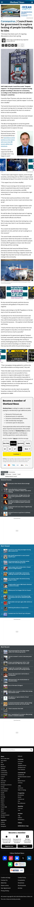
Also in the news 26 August (15, 685)
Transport (3, 813)
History (3, 795)
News (2, 756)
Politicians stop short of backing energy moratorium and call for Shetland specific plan (19, 597)
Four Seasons (21, 769)
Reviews (3, 824)
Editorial (20, 756)
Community (4, 770)
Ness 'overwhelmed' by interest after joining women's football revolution (20, 715)
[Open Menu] (2, 2)
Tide (19, 810)
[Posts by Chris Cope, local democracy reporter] (4, 40)
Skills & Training (22, 790)
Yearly (28, 443)
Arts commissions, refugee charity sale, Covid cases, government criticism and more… (19, 496)
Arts (2, 762)
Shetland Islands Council (11, 476)
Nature (2, 801)
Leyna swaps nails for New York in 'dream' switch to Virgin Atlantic (19, 567)
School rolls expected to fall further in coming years (18, 674)
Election (3, 782)
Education (3, 780)
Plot (19, 801)
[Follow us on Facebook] (5, 858)
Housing (3, 797)
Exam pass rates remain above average (18, 483)
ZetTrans (20, 782)
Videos (20, 823)
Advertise (3, 883)
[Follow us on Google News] (20, 864)
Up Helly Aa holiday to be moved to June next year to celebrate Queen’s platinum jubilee (19, 502)
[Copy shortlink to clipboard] (16, 45)
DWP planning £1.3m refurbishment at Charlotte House (18, 680)
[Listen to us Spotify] (10, 864)
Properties (21, 793)
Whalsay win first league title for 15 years (19, 590)
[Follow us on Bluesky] (17, 858)
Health (2, 793)
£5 (10, 449)
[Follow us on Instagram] (11, 858)
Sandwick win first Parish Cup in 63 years (19, 613)
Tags (19, 815)
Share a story (5, 885)
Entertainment (4, 789)
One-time (6, 443)
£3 (5, 449)
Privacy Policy (5, 891)
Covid (19, 474)
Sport (2, 811)
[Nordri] (17, 165)
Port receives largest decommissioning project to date (19, 579)
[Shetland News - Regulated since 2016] (17, 870)
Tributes (20, 763)
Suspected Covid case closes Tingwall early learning (20, 507)
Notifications (22, 885)
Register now (9, 846)
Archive (20, 813)
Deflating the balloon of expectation (18, 607)
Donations (21, 883)
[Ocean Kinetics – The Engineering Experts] (17, 11)
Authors (20, 817)
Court (2, 778)
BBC (19, 778)
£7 (15, 449)
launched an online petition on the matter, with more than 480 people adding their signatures (8, 142)
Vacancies (20, 788)
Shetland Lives (21, 767)
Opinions (3, 820)
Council (14, 474)
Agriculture (4, 760)
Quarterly (21, 443)
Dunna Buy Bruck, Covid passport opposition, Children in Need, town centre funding (19, 490)
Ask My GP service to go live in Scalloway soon (19, 513)
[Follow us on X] (23, 858)
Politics (3, 805)
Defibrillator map (23, 826)
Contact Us (4, 880)
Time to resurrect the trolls (15, 708)
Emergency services (6, 785)
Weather (3, 817)
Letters (3, 822)
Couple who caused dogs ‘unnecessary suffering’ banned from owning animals (19, 573)
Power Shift (4, 807)
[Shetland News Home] (17, 3)
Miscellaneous (21, 803)
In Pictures (20, 761)
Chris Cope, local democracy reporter (17, 40)
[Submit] (31, 750)
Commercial (21, 772)
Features (20, 759)
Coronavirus (8, 21)
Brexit (2, 764)
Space (2, 809)
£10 (20, 449)
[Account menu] (32, 2)
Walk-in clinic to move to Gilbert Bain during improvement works (20, 691)
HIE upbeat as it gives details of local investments (18, 697)
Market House (21, 780)
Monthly (13, 443)
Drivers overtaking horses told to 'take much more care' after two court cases (18, 662)
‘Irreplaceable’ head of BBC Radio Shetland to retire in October (20, 585)
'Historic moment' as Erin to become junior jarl (20, 657)
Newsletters (21, 819)
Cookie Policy (22, 877)
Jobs (19, 786)
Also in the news (5, 758)
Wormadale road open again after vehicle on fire (20, 602)
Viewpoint (3, 826)
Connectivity (4, 772)
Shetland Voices (22, 765)
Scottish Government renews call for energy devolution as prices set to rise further (20, 703)
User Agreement (6, 888)
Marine (2, 799)
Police (2, 803)
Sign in (25, 846)
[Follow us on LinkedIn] (29, 858)
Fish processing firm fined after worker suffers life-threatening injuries (18, 561)
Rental (19, 797)
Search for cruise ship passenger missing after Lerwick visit (19, 550)
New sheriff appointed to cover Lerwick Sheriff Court (18, 556)
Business (3, 766)
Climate (3, 768)
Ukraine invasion (5, 815)
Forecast (20, 808)
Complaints (21, 880)
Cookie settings (5, 877)
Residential (21, 795)
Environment (4, 791)
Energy (3, 787)
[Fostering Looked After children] (17, 287)
